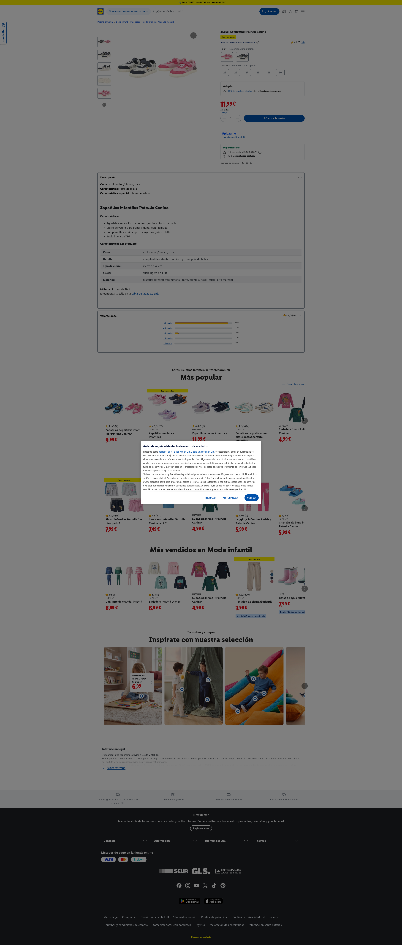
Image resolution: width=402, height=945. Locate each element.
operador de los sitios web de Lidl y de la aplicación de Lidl (187, 451)
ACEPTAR (251, 497)
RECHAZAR (210, 497)
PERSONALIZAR (230, 497)
